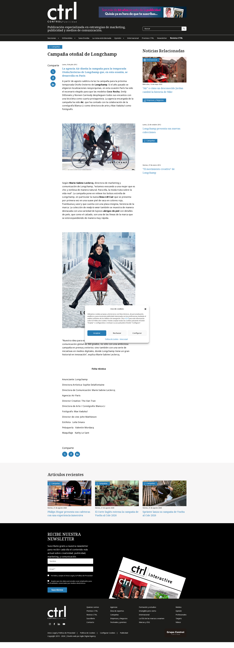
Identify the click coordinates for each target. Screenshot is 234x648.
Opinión (179, 611)
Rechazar (117, 333)
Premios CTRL (92, 611)
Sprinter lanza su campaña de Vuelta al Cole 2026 (164, 513)
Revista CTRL (92, 615)
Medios (178, 607)
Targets (179, 618)
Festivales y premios (118, 622)
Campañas (114, 615)
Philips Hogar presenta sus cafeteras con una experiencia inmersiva (69, 513)
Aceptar (96, 333)
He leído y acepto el (72, 575)
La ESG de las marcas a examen (151, 618)
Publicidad (124, 633)
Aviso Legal (124, 339)
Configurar (137, 333)
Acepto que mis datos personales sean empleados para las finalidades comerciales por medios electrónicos (70, 582)
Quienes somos (93, 607)
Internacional (144, 615)
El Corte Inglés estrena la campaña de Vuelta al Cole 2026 (116, 513)
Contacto (90, 622)
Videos (178, 622)
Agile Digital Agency (88, 636)
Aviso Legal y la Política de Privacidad (79, 575)
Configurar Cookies (107, 633)
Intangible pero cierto (147, 611)
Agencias (113, 607)
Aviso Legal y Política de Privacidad (61, 633)
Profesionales (181, 615)
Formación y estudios (147, 607)
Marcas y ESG (144, 622)
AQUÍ (127, 318)
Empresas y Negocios (118, 618)
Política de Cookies (111, 339)
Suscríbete (91, 618)
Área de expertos (117, 611)
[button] (145, 309)
